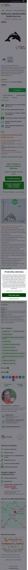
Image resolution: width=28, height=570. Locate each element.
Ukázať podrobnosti (14, 298)
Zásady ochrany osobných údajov (14, 291)
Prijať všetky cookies (14, 295)
